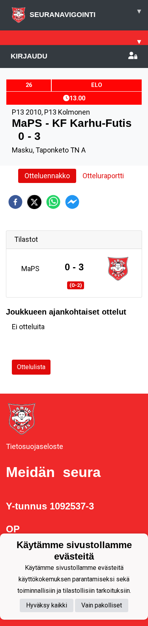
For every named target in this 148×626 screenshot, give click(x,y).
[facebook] (15, 202)
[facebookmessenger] (72, 202)
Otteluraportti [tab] (103, 176)
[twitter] (34, 202)
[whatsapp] (53, 202)
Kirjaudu (29, 56)
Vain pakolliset (101, 605)
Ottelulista (31, 367)
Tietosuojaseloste (34, 446)
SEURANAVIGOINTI (85, 13)
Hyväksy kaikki (46, 605)
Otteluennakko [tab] (47, 176)
